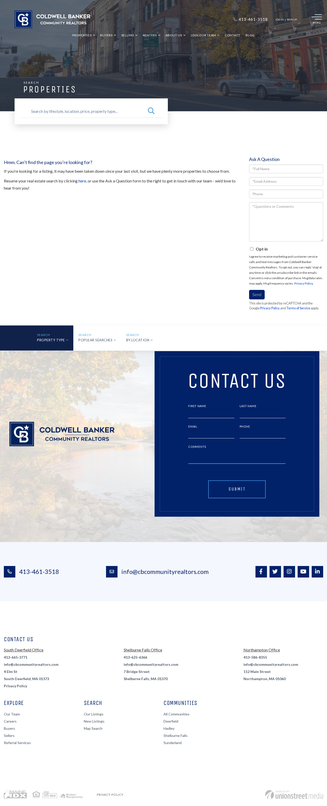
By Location (137, 340)
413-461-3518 (39, 571)
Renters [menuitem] (150, 35)
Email (192, 426)
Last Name (248, 406)
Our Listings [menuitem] (93, 714)
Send (256, 294)
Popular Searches (95, 340)
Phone (245, 426)
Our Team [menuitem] (12, 714)
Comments (197, 447)
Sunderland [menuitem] (173, 742)
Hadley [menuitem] (169, 728)
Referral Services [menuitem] (17, 742)
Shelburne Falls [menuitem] (176, 735)
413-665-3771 (15, 657)
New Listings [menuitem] (94, 721)
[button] (151, 111)
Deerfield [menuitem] (171, 721)
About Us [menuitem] (174, 35)
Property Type (51, 340)
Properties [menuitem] (82, 35)
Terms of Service (298, 308)
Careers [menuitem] (10, 721)
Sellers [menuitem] (127, 35)
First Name (197, 406)
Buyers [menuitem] (106, 35)
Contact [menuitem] (232, 35)
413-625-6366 (135, 657)
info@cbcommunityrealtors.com (165, 571)
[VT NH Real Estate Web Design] (294, 794)
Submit (237, 489)
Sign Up (292, 19)
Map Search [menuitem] (93, 728)
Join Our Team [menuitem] (203, 35)
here (82, 180)
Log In (279, 19)
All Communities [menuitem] (177, 714)
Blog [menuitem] (250, 35)
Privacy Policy (303, 283)
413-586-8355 (255, 657)
